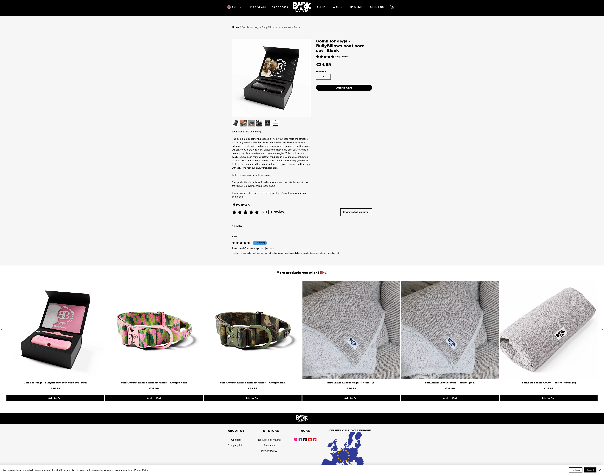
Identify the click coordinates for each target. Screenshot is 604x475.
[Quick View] (55, 330)
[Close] (600, 469)
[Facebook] (300, 439)
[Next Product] (602, 330)
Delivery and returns (269, 440)
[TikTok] (305, 439)
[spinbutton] (323, 77)
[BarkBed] (310, 439)
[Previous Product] (2, 330)
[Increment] (328, 77)
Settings (576, 470)
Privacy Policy (269, 450)
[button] (392, 7)
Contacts (236, 440)
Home (235, 27)
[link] (332, 56)
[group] (302, 341)
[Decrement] (318, 77)
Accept (590, 470)
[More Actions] (370, 237)
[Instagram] (295, 439)
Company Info (235, 445)
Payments (269, 445)
